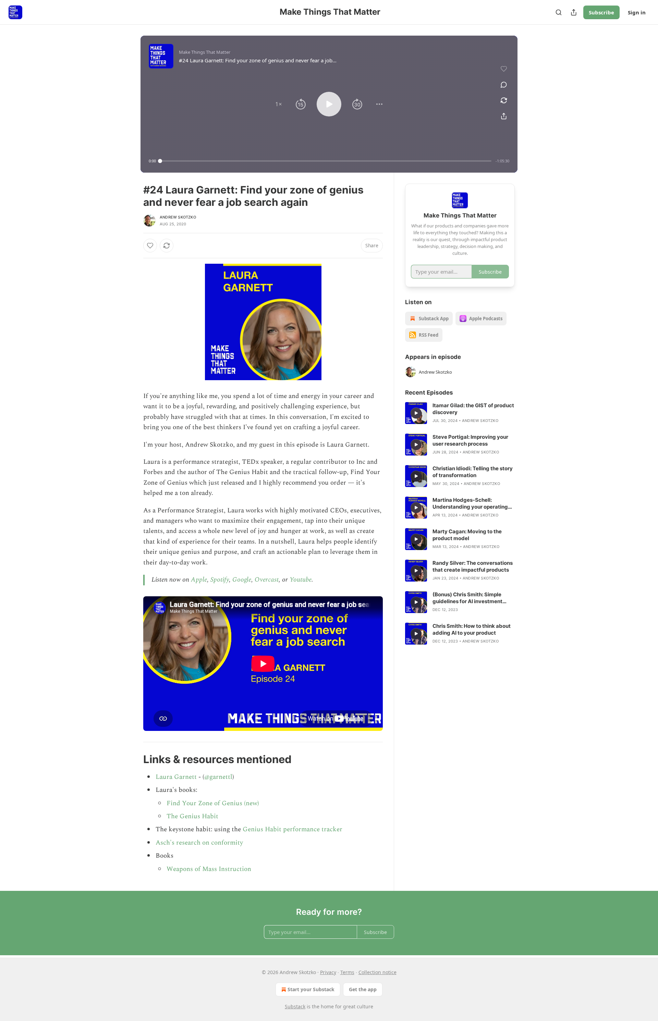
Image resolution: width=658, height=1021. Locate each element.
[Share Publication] (574, 12)
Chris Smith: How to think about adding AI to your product (471, 629)
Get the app (363, 989)
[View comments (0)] (503, 84)
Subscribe (601, 12)
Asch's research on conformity (199, 843)
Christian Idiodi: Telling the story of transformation (472, 471)
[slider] (325, 161)
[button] (278, 104)
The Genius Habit (192, 816)
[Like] (150, 245)
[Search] (558, 12)
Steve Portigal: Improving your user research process (470, 440)
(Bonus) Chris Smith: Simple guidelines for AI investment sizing (467, 598)
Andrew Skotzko (178, 217)
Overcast (267, 580)
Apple (199, 580)
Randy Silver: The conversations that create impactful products (472, 566)
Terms (347, 972)
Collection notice (377, 972)
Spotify (219, 580)
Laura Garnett (176, 777)
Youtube (301, 580)
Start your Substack (311, 989)
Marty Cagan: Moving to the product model (467, 534)
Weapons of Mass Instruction (209, 869)
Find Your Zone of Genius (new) (213, 803)
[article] (459, 413)
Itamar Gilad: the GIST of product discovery (473, 408)
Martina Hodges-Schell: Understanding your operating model (470, 503)
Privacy (328, 972)
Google (241, 580)
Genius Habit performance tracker (292, 829)
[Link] (133, 759)
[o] (416, 413)
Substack (295, 1006)
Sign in (637, 12)
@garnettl (218, 777)
